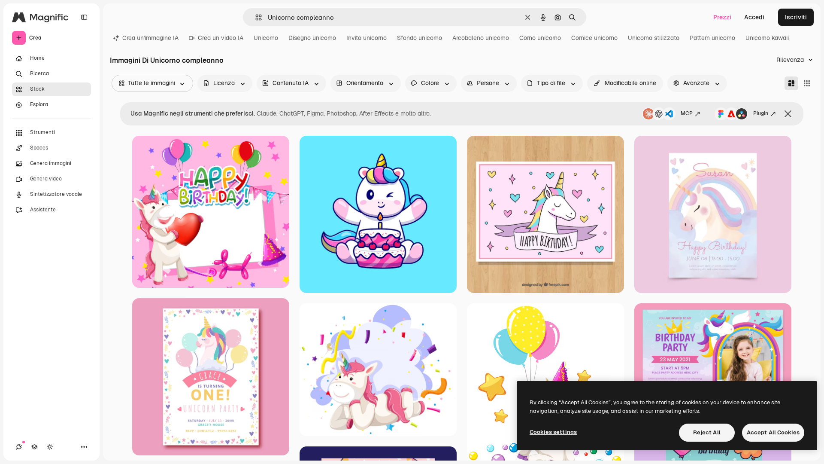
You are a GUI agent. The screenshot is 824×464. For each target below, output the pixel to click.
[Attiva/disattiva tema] (50, 447)
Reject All (707, 432)
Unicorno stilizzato (653, 38)
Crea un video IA (220, 38)
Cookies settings (553, 432)
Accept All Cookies (773, 432)
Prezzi (722, 17)
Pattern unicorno (712, 38)
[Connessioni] (19, 447)
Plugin (760, 113)
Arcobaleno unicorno (480, 38)
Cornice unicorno (594, 38)
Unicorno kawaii (767, 38)
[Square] (807, 83)
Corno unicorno (540, 38)
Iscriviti (796, 17)
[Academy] (34, 447)
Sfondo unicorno (419, 38)
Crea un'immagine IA (150, 38)
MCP (687, 113)
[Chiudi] (788, 114)
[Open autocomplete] (255, 17)
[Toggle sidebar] (84, 17)
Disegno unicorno (312, 38)
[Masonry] (791, 83)
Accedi (754, 17)
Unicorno (266, 38)
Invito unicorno (366, 38)
